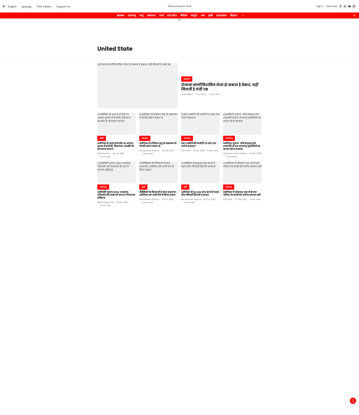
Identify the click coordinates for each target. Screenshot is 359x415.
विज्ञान (233, 15)
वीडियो (183, 15)
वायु (141, 15)
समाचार (151, 15)
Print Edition (44, 6)
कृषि (210, 15)
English (12, 6)
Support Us (63, 6)
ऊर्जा (161, 15)
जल (203, 15)
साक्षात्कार (221, 15)
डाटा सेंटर (172, 15)
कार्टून (194, 15)
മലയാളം (26, 6)
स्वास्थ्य (120, 15)
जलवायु (132, 15)
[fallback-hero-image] (137, 85)
